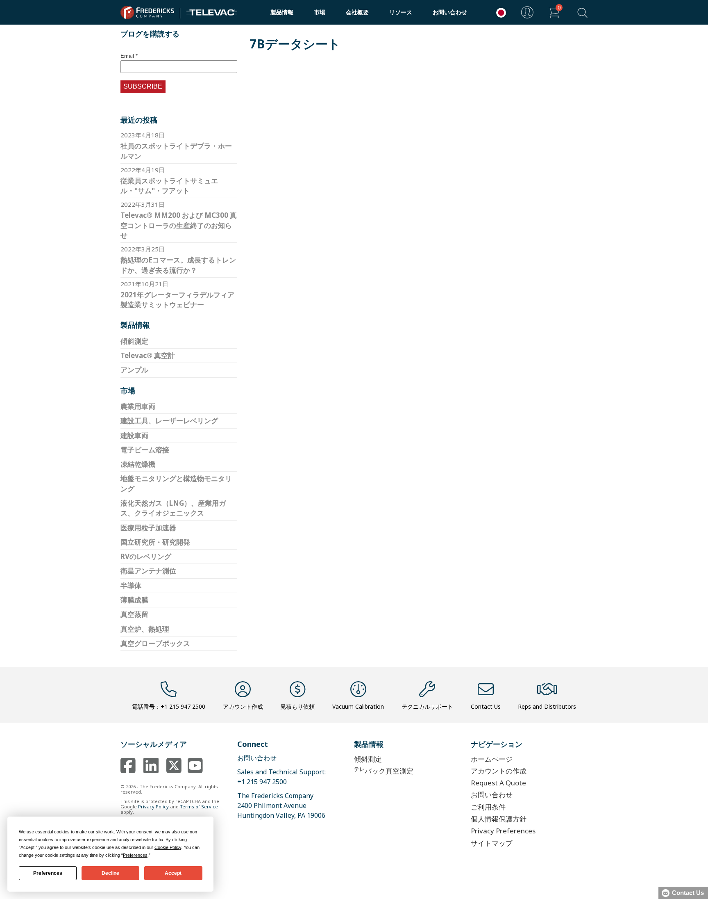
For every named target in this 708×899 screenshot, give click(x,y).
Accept (173, 873)
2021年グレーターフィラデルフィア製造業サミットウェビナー (177, 299)
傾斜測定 (134, 341)
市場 (319, 12)
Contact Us (486, 706)
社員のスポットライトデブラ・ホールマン (176, 150)
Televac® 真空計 (147, 355)
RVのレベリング (145, 556)
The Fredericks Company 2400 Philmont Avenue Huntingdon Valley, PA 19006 (281, 805)
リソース (400, 12)
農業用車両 (137, 406)
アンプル (134, 369)
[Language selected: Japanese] (499, 12)
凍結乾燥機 (137, 464)
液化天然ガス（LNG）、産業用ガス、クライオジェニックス (173, 508)
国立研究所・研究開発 (155, 542)
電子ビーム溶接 (144, 449)
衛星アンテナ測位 (148, 570)
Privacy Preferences (503, 830)
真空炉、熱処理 (144, 629)
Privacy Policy (153, 806)
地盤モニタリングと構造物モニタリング (176, 483)
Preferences (47, 873)
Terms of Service (199, 806)
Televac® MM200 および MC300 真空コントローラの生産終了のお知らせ (178, 225)
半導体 (130, 585)
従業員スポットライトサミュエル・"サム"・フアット (169, 185)
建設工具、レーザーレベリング (169, 420)
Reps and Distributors (547, 706)
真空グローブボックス (155, 643)
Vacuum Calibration (358, 706)
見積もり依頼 (297, 706)
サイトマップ (492, 843)
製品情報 (281, 12)
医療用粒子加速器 (148, 527)
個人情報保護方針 (498, 819)
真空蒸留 (134, 614)
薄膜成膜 (134, 600)
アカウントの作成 (498, 771)
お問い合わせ (450, 12)
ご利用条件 (488, 807)
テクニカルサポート (427, 706)
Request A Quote (498, 782)
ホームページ (492, 759)
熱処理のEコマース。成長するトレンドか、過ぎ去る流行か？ (178, 264)
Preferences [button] (135, 855)
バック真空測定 (383, 770)
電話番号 (168, 706)
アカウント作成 (243, 706)
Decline (110, 873)
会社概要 (357, 12)
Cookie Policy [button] (167, 847)
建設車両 (134, 435)
